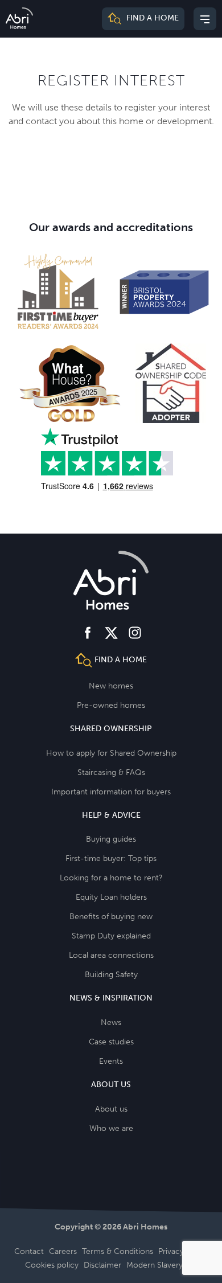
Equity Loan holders (111, 897)
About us (111, 1109)
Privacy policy (183, 1251)
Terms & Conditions (117, 1251)
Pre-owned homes (111, 705)
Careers (63, 1251)
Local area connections (111, 955)
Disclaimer (102, 1265)
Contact (29, 1251)
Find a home (151, 18)
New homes (111, 686)
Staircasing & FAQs (111, 772)
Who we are (111, 1128)
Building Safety (111, 974)
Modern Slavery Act (162, 1265)
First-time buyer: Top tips (111, 858)
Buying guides (111, 839)
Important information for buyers (111, 792)
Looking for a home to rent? (111, 878)
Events (111, 1061)
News (111, 1022)
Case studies (111, 1042)
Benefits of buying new (111, 916)
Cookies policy (52, 1265)
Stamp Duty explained (111, 936)
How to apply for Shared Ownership (111, 753)
